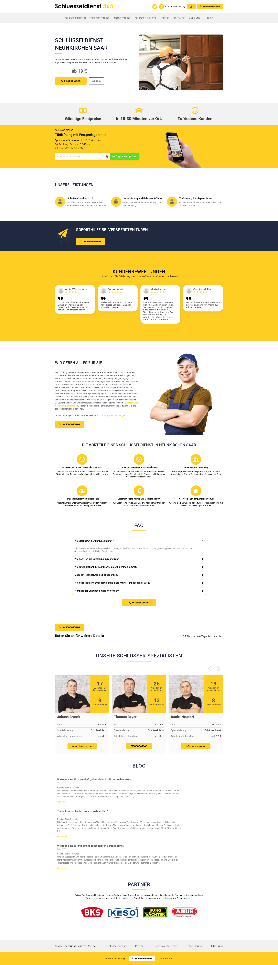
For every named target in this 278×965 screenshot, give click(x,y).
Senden (139, 516)
